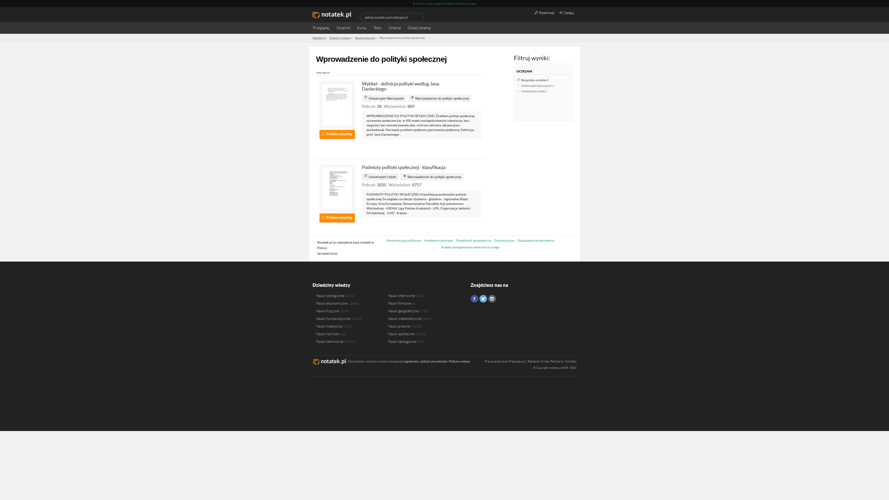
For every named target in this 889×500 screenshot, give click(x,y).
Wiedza (395, 28)
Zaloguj (568, 13)
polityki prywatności (434, 361)
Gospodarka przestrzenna (535, 240)
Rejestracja (546, 13)
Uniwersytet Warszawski (537, 86)
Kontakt (570, 361)
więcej (472, 3)
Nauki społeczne (401, 334)
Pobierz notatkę (339, 134)
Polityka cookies (459, 361)
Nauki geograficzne (403, 311)
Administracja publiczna (403, 240)
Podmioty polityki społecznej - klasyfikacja (403, 167)
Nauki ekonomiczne (331, 303)
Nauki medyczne (329, 326)
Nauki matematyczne (405, 318)
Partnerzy (557, 361)
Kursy (361, 28)
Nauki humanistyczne (333, 318)
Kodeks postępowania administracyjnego (470, 247)
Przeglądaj (321, 28)
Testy (377, 28)
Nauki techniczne (329, 341)
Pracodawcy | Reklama (524, 361)
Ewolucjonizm (504, 240)
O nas (545, 361)
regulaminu (411, 361)
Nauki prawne (399, 326)
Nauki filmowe (399, 303)
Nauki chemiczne (401, 296)
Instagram (492, 299)
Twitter (483, 299)
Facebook (474, 299)
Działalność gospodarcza (473, 240)
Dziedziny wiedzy (331, 285)
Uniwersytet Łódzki (534, 91)
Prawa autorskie (496, 361)
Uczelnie (343, 28)
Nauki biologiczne (330, 296)
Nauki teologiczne (402, 341)
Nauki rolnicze (327, 334)
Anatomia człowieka (438, 240)
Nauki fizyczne (327, 311)
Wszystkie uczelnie (535, 80)
